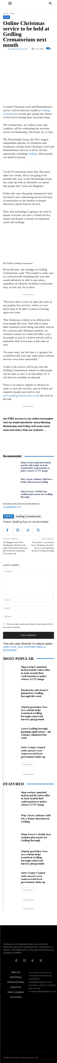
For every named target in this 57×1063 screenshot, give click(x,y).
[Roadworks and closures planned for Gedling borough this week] (10, 692)
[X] (38, 530)
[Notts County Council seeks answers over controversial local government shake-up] (10, 751)
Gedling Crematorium (28, 516)
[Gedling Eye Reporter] (5, 49)
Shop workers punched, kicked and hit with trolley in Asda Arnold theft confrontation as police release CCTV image (36, 466)
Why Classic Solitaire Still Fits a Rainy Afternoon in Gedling (35, 818)
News (12, 13)
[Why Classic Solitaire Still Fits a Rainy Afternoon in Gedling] (10, 480)
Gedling (32, 153)
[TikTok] (28, 530)
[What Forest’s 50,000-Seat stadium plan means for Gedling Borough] (10, 494)
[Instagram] (17, 530)
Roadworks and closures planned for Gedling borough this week (34, 693)
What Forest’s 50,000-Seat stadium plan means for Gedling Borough (36, 494)
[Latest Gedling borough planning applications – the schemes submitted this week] (10, 732)
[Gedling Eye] (28, 5)
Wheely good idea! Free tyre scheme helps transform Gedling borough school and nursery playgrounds (34, 713)
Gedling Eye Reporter (19, 49)
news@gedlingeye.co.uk (12, 507)
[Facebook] (7, 530)
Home (5, 13)
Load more (27, 764)
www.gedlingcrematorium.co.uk (21, 395)
